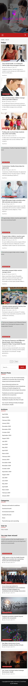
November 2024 (6, 465)
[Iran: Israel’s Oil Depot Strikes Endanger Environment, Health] (14, 659)
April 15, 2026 (10, 646)
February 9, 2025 (10, 274)
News (3, 517)
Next (16, 361)
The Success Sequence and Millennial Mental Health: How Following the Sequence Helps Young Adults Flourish (13, 342)
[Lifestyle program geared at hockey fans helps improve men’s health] (14, 295)
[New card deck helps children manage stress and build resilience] (14, 87)
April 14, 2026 (10, 673)
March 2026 (5, 417)
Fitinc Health (4, 529)
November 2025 (6, 429)
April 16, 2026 (10, 619)
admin (4, 67)
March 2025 (5, 453)
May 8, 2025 (9, 204)
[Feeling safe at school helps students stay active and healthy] (14, 121)
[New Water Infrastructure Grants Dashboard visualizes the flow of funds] (14, 632)
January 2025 (5, 459)
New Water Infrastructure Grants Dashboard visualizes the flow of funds (12, 398)
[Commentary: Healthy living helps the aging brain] (14, 155)
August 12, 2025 (10, 169)
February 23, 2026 (10, 67)
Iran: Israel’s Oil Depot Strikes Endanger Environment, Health (13, 403)
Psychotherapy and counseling (10, 521)
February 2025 (6, 456)
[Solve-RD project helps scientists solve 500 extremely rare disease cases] (14, 189)
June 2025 (5, 444)
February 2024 (6, 492)
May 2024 (5, 483)
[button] (2, 35)
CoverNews (23, 681)
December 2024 (6, 462)
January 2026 (5, 423)
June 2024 (5, 480)
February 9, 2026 (10, 101)
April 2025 (5, 450)
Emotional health (6, 59)
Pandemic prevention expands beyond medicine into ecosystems (12, 394)
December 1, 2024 (10, 310)
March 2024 (5, 489)
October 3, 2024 (10, 345)
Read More (4, 75)
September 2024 (6, 471)
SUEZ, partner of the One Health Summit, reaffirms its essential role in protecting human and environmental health (13, 379)
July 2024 (4, 477)
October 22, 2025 (10, 135)
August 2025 (5, 438)
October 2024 (6, 468)
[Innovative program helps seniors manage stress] (14, 259)
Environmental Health (8, 511)
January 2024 (5, 495)
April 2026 (5, 414)
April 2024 (5, 486)
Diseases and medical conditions (9, 196)
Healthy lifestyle (6, 128)
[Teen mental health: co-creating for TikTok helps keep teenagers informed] (14, 53)
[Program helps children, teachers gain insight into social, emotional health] (14, 225)
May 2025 (5, 447)
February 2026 (6, 420)
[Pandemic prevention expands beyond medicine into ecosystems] (14, 605)
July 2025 (4, 441)
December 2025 (6, 426)
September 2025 (6, 435)
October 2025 (6, 432)
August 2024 (5, 474)
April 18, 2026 (10, 562)
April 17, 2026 (10, 592)
